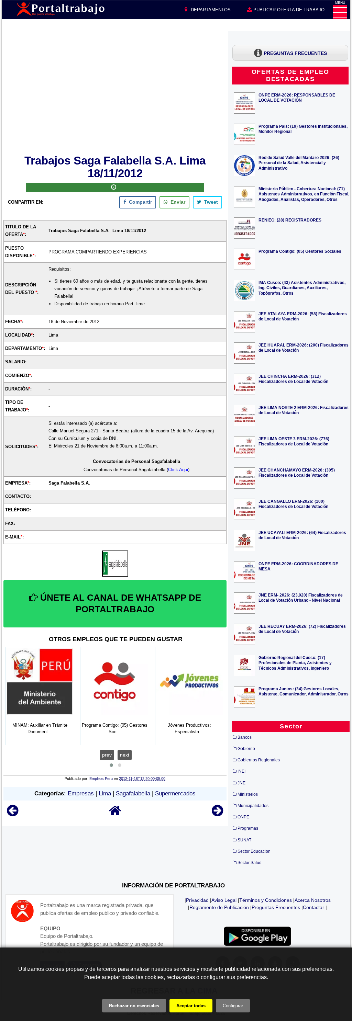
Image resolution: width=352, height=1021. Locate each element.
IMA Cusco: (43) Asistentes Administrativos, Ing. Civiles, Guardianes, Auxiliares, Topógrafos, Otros (301, 287)
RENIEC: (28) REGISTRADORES (289, 220)
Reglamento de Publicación (219, 907)
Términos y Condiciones (265, 900)
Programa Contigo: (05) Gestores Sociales (299, 251)
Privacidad (197, 900)
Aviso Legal (223, 900)
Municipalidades (253, 805)
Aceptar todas (191, 1005)
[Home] (115, 813)
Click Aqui (178, 469)
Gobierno (246, 748)
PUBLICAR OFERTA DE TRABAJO (288, 9)
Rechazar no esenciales (134, 1005)
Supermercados (175, 793)
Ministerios (248, 794)
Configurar (233, 1005)
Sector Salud (250, 862)
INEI (241, 771)
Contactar (313, 907)
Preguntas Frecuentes (276, 907)
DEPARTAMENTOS (210, 9)
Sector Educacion (254, 851)
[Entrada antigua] (217, 813)
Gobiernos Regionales (259, 760)
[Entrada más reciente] (12, 813)
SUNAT (244, 840)
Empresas (81, 793)
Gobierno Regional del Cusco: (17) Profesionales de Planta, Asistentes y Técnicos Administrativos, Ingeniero (295, 662)
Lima (105, 793)
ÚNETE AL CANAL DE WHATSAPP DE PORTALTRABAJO (119, 603)
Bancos (245, 737)
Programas (248, 828)
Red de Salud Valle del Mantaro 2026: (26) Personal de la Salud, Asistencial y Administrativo (298, 162)
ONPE (243, 817)
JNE (241, 783)
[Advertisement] (115, 92)
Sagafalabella (133, 793)
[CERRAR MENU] (340, 12)
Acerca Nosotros (313, 900)
